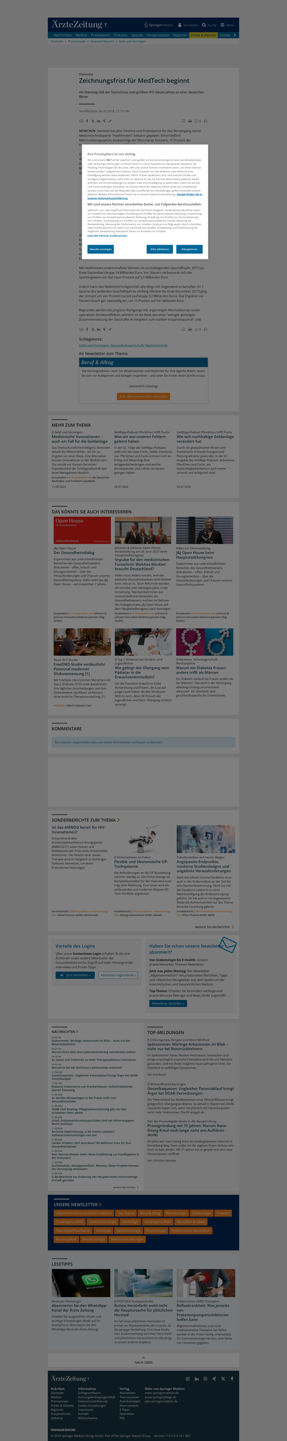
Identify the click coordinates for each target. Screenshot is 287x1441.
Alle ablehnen (160, 249)
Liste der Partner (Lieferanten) (107, 235)
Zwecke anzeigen (101, 249)
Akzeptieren (189, 249)
